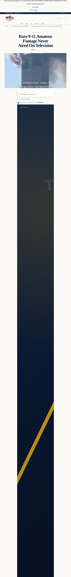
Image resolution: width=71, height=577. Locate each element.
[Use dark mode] (65, 13)
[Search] (65, 18)
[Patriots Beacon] (10, 18)
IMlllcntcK (33, 49)
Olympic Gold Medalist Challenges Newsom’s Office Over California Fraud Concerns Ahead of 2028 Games (35, 26)
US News (37, 32)
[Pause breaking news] (65, 26)
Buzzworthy (34, 32)
